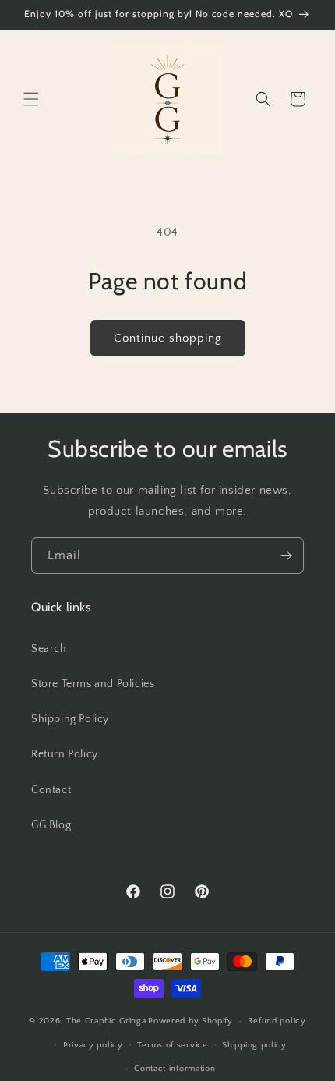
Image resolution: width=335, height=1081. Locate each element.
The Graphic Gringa (106, 1021)
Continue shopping (168, 338)
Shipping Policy (70, 719)
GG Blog (51, 825)
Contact (51, 790)
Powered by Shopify (190, 1021)
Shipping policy (254, 1045)
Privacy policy (93, 1045)
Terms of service (172, 1045)
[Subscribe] (286, 555)
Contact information (174, 1068)
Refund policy (277, 1021)
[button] (31, 99)
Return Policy (64, 754)
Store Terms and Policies (92, 684)
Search (49, 649)
